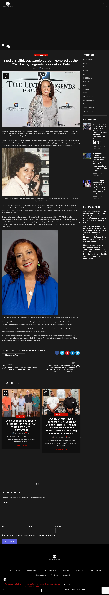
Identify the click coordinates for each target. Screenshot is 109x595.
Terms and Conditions (78, 589)
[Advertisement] (54, 27)
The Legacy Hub (88, 107)
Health (85, 70)
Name (4, 526)
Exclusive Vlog (41, 575)
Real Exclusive (88, 96)
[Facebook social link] (57, 353)
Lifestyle (20, 416)
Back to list (40, 367)
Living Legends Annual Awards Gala (33, 350)
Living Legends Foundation (13, 355)
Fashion (85, 63)
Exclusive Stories (48, 570)
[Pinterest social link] (67, 353)
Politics (85, 93)
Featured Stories (89, 67)
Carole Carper (9, 350)
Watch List (54, 575)
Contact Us (66, 575)
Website (58, 526)
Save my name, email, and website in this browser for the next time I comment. (30, 535)
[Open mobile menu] (105, 5)
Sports (85, 104)
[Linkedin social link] (72, 353)
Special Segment (88, 100)
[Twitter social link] (62, 353)
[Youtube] (69, 584)
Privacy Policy (64, 589)
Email (31, 526)
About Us (19, 570)
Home (10, 570)
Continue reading (21, 445)
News (85, 85)
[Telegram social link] (77, 353)
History (85, 74)
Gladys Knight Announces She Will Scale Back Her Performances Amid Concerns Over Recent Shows (100, 187)
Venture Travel (88, 111)
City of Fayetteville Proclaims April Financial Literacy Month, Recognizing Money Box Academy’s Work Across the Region (94, 237)
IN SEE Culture (88, 78)
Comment (5, 502)
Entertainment (41, 55)
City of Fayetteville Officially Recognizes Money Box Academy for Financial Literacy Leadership (94, 228)
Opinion (86, 89)
